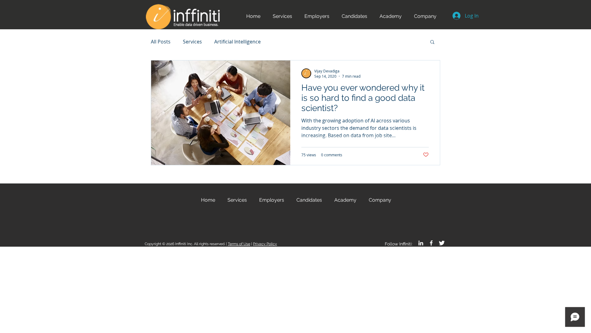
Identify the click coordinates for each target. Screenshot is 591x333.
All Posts (161, 41)
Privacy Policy (265, 244)
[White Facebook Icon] (431, 243)
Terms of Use (239, 244)
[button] (317, 16)
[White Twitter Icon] (441, 243)
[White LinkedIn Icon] (420, 243)
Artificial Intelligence (237, 41)
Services (192, 41)
